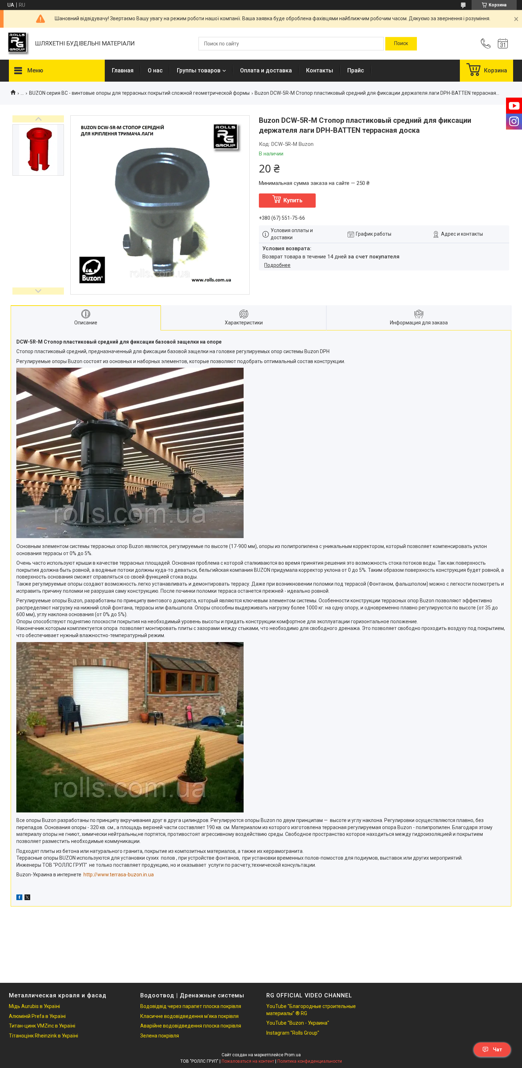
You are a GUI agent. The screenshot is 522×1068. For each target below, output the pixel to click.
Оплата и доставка (266, 70)
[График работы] (503, 44)
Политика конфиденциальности (309, 1061)
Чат (497, 1049)
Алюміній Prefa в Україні (37, 1016)
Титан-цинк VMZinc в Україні (42, 1026)
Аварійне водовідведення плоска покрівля (190, 1026)
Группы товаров (199, 70)
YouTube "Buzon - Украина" (297, 1023)
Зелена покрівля (159, 1036)
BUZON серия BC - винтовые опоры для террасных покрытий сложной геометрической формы (139, 93)
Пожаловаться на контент (248, 1061)
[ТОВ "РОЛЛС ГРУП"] (18, 44)
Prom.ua (292, 1054)
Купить (293, 200)
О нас (155, 70)
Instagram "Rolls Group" (292, 1033)
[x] (27, 898)
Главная (123, 70)
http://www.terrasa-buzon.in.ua (118, 874)
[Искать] (401, 43)
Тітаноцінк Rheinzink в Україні (43, 1036)
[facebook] (19, 898)
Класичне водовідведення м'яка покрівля (189, 1016)
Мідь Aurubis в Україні (34, 1006)
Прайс (355, 70)
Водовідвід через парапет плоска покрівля (190, 1006)
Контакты (319, 70)
